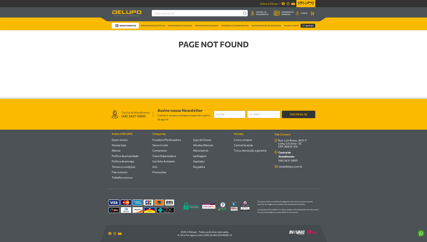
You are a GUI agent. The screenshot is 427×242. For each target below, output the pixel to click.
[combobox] (200, 13)
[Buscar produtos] (245, 13)
